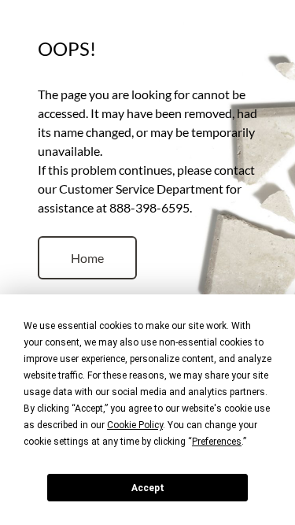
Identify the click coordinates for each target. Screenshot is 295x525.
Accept (147, 488)
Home (87, 257)
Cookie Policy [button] (135, 425)
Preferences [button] (217, 441)
